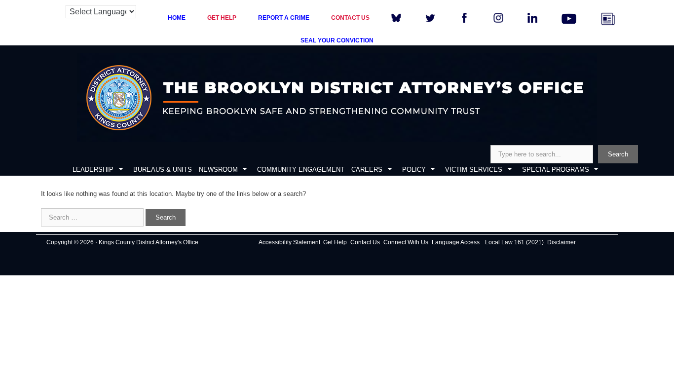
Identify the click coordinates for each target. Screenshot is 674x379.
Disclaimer (561, 242)
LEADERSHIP (93, 169)
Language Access (456, 242)
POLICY (414, 169)
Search (618, 154)
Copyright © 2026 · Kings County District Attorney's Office (122, 242)
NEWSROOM (218, 169)
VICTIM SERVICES (473, 169)
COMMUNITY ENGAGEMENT (300, 169)
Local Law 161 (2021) (514, 242)
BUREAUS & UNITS (162, 169)
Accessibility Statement (289, 242)
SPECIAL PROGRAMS (555, 169)
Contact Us (365, 242)
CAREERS (366, 169)
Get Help (335, 242)
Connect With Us (405, 242)
